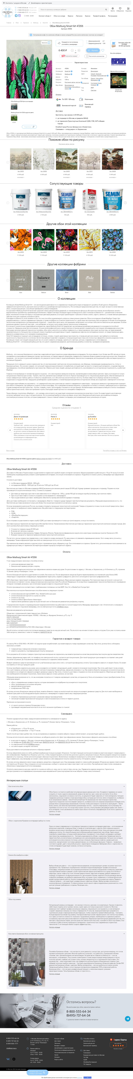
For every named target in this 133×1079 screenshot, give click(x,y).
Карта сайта (58, 1059)
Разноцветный (101, 75)
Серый (93, 74)
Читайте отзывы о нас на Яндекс (115, 450)
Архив (56, 1055)
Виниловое (94, 71)
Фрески (70, 16)
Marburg (67, 74)
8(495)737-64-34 (46, 632)
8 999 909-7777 (12, 1043)
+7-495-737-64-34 (22, 8)
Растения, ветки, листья (72, 82)
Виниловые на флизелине (69, 86)
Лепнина (79, 16)
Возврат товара (59, 1045)
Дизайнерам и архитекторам (63, 1048)
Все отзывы (10, 450)
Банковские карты (89, 1041)
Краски (87, 16)
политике (79, 1077)
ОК (87, 1077)
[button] (29, 127)
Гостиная (94, 83)
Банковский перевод (90, 1045)
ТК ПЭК (85, 1057)
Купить (95, 50)
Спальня (93, 85)
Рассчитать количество (96, 56)
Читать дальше (54, 814)
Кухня (99, 83)
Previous (7, 162)
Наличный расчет (89, 1043)
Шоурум (57, 1057)
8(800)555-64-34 (64, 742)
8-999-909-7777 (27, 742)
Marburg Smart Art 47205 (44, 459)
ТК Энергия (87, 1064)
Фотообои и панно (72, 87)
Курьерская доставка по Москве (93, 1055)
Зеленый (98, 74)
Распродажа (112, 16)
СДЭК (85, 1060)
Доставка (57, 1041)
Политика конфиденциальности (64, 1050)
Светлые (93, 90)
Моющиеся (94, 80)
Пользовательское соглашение (64, 1052)
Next (125, 162)
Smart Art (67, 71)
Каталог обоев (44, 16)
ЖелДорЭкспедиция (90, 1062)
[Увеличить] (29, 98)
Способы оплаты (88, 1038)
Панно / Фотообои (97, 78)
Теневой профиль (99, 16)
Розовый (93, 75)
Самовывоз (87, 1053)
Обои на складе (59, 16)
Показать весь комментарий (23, 439)
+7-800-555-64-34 (23, 10)
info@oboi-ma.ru (62, 607)
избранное (103, 50)
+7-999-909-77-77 (22, 12)
